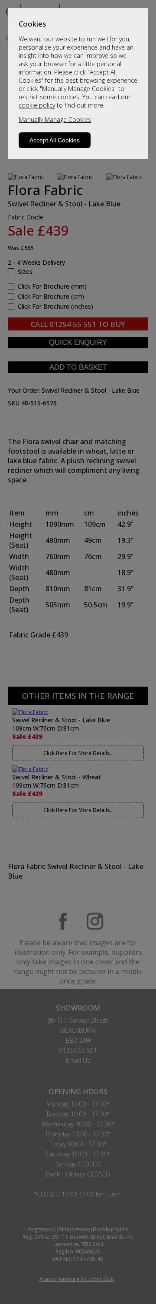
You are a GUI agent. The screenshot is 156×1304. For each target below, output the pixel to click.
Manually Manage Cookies (55, 119)
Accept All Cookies (54, 140)
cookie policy (37, 105)
